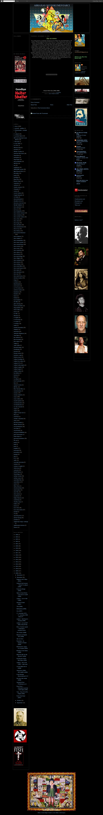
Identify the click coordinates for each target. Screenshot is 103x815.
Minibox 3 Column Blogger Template (45, 812)
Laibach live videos (18, 361)
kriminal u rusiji (17, 355)
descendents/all (18, 199)
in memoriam (17, 319)
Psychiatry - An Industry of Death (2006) (22, 642)
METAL (15, 387)
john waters (17, 341)
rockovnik (16, 470)
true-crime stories (18, 509)
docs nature (17, 252)
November (20, 577)
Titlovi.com (77, 205)
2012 (17, 564)
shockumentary (18, 488)
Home (51, 104)
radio (15, 460)
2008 (17, 573)
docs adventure (18, 207)
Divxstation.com (79, 201)
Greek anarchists (18, 305)
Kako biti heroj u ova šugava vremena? (82, 181)
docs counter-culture (19, 216)
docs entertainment (19, 226)
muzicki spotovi (17, 400)
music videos (17, 398)
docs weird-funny (18, 276)
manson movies (18, 385)
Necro (15, 414)
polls (15, 444)
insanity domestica (18, 327)
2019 (17, 548)
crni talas (16, 197)
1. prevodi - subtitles (19, 128)
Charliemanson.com (80, 199)
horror (15, 311)
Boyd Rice (16, 179)
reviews (16, 464)
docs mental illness (18, 244)
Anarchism (16, 155)
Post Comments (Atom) (44, 108)
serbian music (17, 478)
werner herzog (17, 517)
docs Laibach (17, 238)
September (20, 702)
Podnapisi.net (78, 203)
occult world (17, 430)
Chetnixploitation (81, 151)
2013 (17, 561)
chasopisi (16, 189)
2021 (17, 543)
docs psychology (18, 256)
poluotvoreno (80, 175)
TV (14, 513)
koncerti (16, 351)
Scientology (17, 474)
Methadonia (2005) (21, 608)
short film (16, 492)
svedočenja (17, 499)
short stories (17, 494)
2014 (17, 559)
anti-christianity (17, 161)
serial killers (17, 482)
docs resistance (18, 260)
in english (16, 317)
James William (56, 812)
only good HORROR (19, 432)
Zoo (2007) (19, 611)
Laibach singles (18, 367)
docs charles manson (19, 213)
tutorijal (15, 511)
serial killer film (17, 480)
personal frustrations (19, 438)
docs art (16, 209)
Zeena (15, 527)
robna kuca (16, 468)
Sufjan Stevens (17, 497)
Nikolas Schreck (18, 424)
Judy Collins (17, 345)
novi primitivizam (18, 426)
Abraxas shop (17, 147)
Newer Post (34, 104)
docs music (16, 248)
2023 (17, 539)
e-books (16, 282)
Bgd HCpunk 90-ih (18, 171)
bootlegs (16, 177)
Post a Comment (35, 102)
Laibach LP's (17, 363)
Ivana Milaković (80, 156)
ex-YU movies (17, 288)
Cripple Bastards (18, 195)
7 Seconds (16, 141)
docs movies (17, 246)
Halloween (78, 176)
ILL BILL (16, 313)
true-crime (16, 507)
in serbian (16, 323)
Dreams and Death (80, 147)
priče (15, 446)
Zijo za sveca (20, 638)
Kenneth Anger (17, 347)
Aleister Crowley (18, 151)
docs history (17, 230)
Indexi (15, 325)
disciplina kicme (18, 201)
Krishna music (17, 357)
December (20, 575)
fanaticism (16, 291)
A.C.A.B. (16, 145)
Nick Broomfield (18, 422)
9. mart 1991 (17, 143)
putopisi (16, 454)
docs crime (16, 218)
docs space (17, 270)
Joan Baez (16, 335)
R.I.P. (15, 458)
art (14, 165)
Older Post (69, 104)
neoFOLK (16, 416)
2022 (17, 541)
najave (15, 410)
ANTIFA (16, 163)
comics (15, 191)
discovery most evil (18, 203)
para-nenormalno (18, 434)
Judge (15, 343)
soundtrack (16, 495)
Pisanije (78, 146)
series (15, 484)
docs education (17, 224)
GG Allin (16, 301)
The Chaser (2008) (21, 632)
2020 (17, 546)
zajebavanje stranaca (19, 525)
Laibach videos (17, 371)
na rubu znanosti (18, 406)
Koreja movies (17, 353)
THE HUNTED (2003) (81, 152)
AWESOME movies (18, 169)
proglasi (16, 448)
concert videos (17, 193)
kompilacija (16, 349)
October (19, 700)
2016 (17, 555)
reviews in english (18, 466)
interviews (16, 331)
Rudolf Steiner (17, 472)
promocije (16, 450)
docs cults (16, 220)
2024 (17, 537)
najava (15, 408)
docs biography (18, 211)
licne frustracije (17, 381)
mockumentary (17, 391)
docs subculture (18, 272)
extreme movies (18, 289)
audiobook (16, 167)
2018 (17, 550)
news (15, 420)
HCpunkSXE (17, 307)
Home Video (17, 309)
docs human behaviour (19, 232)
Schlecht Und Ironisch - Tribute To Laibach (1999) (22, 585)
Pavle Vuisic (17, 436)
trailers (15, 503)
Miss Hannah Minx (18, 389)
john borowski (17, 339)
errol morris (17, 286)
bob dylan (16, 173)
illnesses (16, 315)
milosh (78, 183)
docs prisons (17, 254)
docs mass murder (18, 242)
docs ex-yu (16, 228)
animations (16, 157)
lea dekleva (17, 373)
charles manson (18, 187)
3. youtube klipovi (18, 136)
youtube (16, 519)
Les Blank (16, 379)
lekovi (15, 377)
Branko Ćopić (17, 181)
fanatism (16, 293)
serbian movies (17, 476)
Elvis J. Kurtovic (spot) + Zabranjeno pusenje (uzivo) (22, 628)
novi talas (16, 428)
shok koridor (17, 490)
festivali (16, 297)
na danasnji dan (18, 402)
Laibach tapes (17, 369)
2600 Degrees (62, 812)
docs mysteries (17, 250)
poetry (15, 442)
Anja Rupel (16, 159)
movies (15, 392)
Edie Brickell (17, 284)
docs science (17, 262)
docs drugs (16, 222)
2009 (17, 570)
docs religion (17, 258)
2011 (17, 566)
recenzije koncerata (19, 462)
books (15, 175)
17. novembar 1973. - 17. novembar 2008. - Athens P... (22, 615)
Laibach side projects (19, 365)
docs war (16, 274)
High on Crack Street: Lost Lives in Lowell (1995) (22, 594)
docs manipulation (18, 240)
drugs (15, 280)
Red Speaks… (79, 171)
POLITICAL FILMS (81, 162)
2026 (17, 534)
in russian (16, 321)
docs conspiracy (18, 215)
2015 (17, 557)
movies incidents (18, 394)
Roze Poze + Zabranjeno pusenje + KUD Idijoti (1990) (22, 688)
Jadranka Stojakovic (19, 333)
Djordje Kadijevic (18, 205)
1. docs (15, 126)
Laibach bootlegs (18, 359)
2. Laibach (16, 134)
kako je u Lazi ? (79, 220)
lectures (16, 375)
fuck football (17, 299)
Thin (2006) (20, 606)
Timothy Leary (17, 501)
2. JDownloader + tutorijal (20, 130)
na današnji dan (18, 404)
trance (15, 505)
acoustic (16, 149)
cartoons (16, 185)
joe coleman (17, 337)
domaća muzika (18, 278)
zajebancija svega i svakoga (21, 521)
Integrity (16, 329)
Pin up (15, 440)
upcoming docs (17, 515)
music (15, 396)
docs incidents (17, 236)
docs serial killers (18, 266)
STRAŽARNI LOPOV (81, 140)
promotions (16, 452)
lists (15, 383)
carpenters (16, 183)
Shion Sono (17, 486)
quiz (15, 456)
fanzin (15, 295)
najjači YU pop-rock (19, 412)
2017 (17, 552)
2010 (17, 568)
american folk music (19, 153)
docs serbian (17, 264)
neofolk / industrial (18, 418)
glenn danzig (17, 303)
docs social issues (18, 268)
